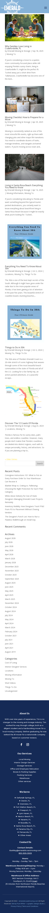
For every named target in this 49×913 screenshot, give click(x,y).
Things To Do (30, 274)
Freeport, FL (25, 810)
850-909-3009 (25, 853)
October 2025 (11, 574)
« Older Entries (11, 459)
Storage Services (24, 766)
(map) (34, 881)
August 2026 (10, 538)
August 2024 (10, 611)
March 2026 (10, 558)
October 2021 (11, 635)
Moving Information (15, 193)
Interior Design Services (24, 762)
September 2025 (12, 579)
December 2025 (12, 566)
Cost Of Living (11, 662)
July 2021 (9, 639)
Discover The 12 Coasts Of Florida (21, 423)
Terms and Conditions (30, 906)
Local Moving (24, 759)
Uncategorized (11, 691)
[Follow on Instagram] (27, 744)
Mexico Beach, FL (25, 816)
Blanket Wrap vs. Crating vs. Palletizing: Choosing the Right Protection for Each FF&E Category (24, 488)
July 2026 (9, 542)
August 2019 (10, 652)
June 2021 (9, 643)
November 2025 (12, 570)
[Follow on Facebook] (21, 744)
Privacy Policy (16, 906)
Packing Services (24, 775)
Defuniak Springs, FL (26, 798)
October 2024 (11, 607)
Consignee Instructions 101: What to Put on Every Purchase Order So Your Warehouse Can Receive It (23, 478)
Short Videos (10, 683)
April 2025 (9, 595)
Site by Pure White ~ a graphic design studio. (28, 904)
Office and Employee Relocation (24, 769)
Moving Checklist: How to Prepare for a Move (24, 118)
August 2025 (10, 583)
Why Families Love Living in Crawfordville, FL (18, 47)
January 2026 (10, 562)
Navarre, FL (26, 819)
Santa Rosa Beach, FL (25, 826)
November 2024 (12, 603)
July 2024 (9, 615)
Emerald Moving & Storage (18, 51)
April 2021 (9, 647)
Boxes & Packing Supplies (24, 772)
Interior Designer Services (16, 666)
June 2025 (9, 587)
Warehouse (24, 778)
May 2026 (9, 550)
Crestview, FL (26, 804)
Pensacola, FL (25, 832)
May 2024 (9, 619)
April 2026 (9, 554)
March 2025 (10, 599)
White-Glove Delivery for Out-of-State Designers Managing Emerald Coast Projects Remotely (24, 499)
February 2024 (11, 631)
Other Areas (25, 835)
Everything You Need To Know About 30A (23, 267)
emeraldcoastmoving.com (28, 901)
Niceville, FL (25, 823)
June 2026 (9, 546)
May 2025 (9, 591)
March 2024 (10, 627)
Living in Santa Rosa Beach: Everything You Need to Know (24, 186)
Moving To (11, 54)
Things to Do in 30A (14, 347)
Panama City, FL (26, 829)
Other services (24, 781)
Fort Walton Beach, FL (26, 807)
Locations (9, 274)
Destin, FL (25, 801)
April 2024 (9, 623)
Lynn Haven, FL (25, 813)
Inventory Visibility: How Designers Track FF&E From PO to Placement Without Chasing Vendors (24, 509)
